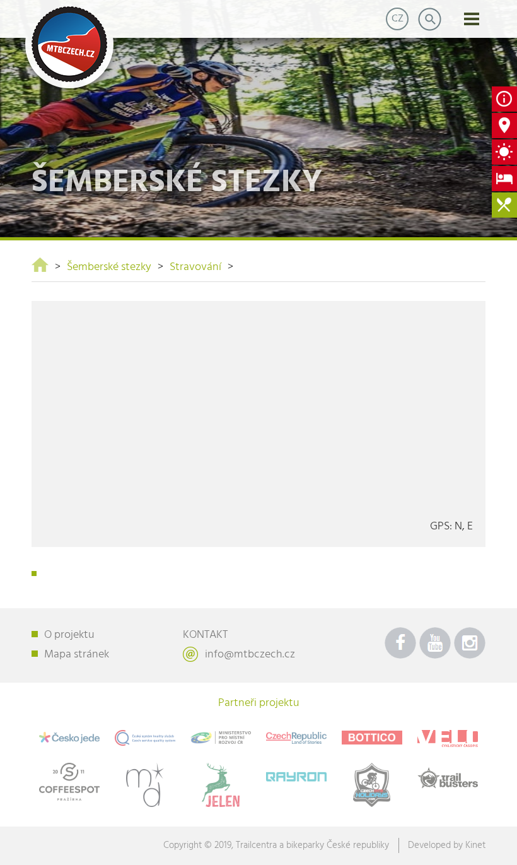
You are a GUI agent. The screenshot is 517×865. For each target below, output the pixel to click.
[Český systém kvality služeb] (145, 738)
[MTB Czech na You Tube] (435, 643)
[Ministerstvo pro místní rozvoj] (220, 737)
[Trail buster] (447, 778)
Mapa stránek (76, 654)
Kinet (475, 845)
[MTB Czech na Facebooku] (400, 643)
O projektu (69, 635)
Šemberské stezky (109, 267)
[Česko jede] (69, 737)
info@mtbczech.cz (250, 654)
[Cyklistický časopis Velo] (447, 739)
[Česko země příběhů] (296, 738)
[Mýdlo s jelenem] (220, 785)
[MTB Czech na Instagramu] (469, 643)
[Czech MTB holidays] (372, 785)
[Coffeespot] (69, 781)
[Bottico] (372, 737)
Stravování (195, 267)
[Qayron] (296, 775)
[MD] (145, 785)
